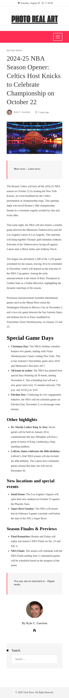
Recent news (14, 51)
